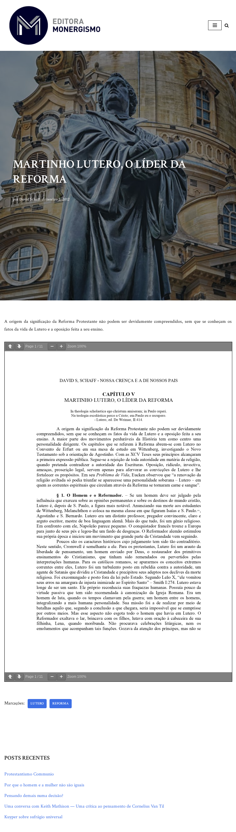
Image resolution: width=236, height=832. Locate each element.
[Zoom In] (61, 346)
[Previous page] (10, 346)
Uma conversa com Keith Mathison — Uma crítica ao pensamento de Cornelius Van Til (84, 806)
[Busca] (226, 25)
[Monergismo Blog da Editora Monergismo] (54, 25)
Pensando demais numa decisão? (33, 796)
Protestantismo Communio (29, 774)
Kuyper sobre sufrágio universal (33, 817)
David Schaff (29, 199)
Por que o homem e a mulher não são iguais (44, 785)
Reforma (60, 703)
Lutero (37, 703)
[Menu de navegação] (215, 25)
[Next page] (19, 346)
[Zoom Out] (52, 346)
